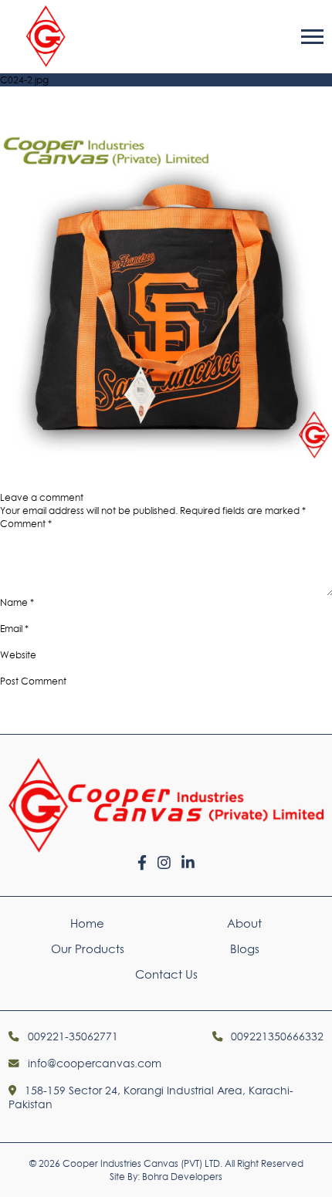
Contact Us (166, 974)
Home (87, 923)
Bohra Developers (182, 1176)
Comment (26, 523)
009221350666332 (276, 1036)
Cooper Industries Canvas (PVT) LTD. (142, 1163)
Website (18, 654)
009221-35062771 (71, 1036)
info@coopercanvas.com (93, 1063)
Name (17, 602)
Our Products (87, 949)
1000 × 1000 (26, 484)
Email (14, 628)
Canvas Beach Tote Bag (107, 471)
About (244, 923)
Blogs (244, 949)
